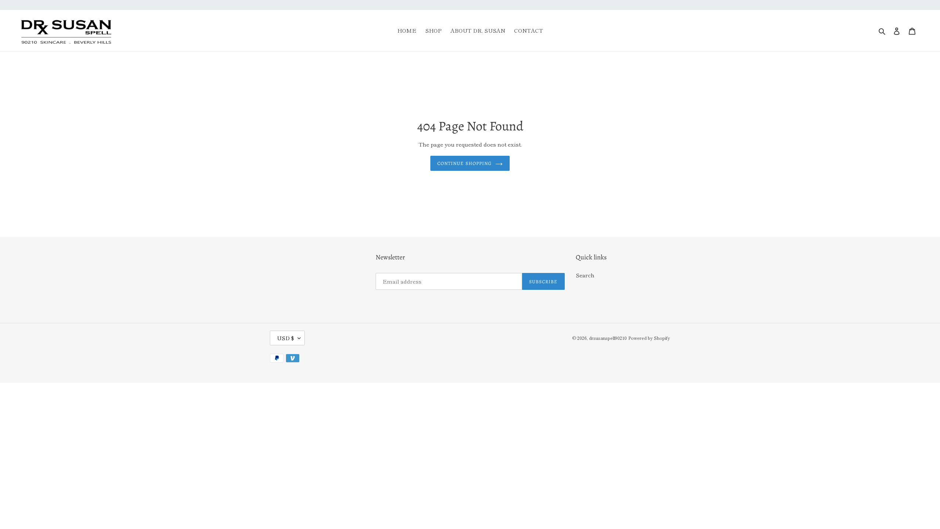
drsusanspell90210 (608, 338)
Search (585, 275)
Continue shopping (464, 163)
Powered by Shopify (649, 338)
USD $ (285, 338)
